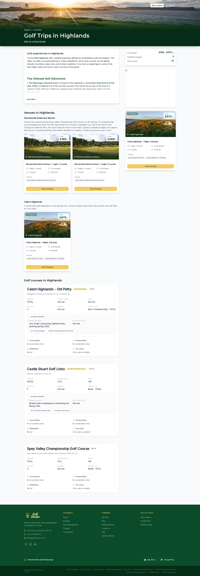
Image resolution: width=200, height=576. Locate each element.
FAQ (103, 532)
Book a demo (157, 5)
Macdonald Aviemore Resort (39, 118)
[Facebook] (26, 544)
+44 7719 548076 (34, 534)
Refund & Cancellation (113, 569)
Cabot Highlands (33, 202)
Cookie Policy (98, 569)
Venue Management (70, 525)
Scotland (38, 30)
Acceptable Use (153, 572)
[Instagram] (30, 544)
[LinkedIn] (35, 544)
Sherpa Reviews (108, 525)
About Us (105, 517)
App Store (151, 560)
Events (65, 517)
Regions (27, 30)
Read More (31, 99)
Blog (103, 521)
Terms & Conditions (72, 569)
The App (66, 528)
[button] (71, 320)
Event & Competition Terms (143, 569)
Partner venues (146, 525)
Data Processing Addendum (136, 572)
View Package (47, 189)
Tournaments (68, 532)
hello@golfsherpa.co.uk (36, 538)
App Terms (127, 569)
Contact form (146, 521)
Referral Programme (169, 572)
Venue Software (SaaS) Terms (166, 569)
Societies (66, 521)
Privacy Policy (86, 569)
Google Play (169, 560)
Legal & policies (108, 536)
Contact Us (106, 528)
